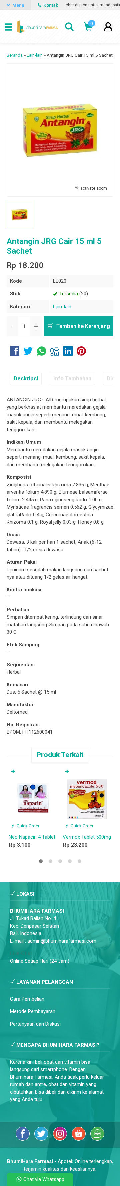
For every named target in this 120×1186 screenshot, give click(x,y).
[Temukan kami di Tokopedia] (97, 1139)
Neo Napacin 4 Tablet (32, 837)
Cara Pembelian (27, 999)
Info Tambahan (72, 378)
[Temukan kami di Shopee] (79, 1139)
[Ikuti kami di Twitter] (42, 1139)
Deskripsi (26, 378)
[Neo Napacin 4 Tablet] (33, 798)
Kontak (50, 5)
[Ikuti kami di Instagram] (60, 1139)
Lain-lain (62, 307)
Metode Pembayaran (32, 1011)
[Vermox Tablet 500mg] (87, 798)
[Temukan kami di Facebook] (23, 1139)
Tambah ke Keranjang (82, 326)
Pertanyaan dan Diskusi (35, 1024)
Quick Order (27, 825)
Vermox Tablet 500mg (87, 837)
